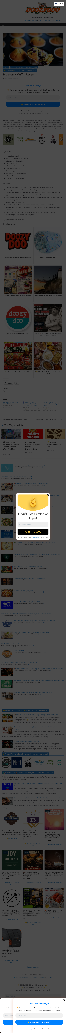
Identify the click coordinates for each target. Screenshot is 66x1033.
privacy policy (36, 537)
